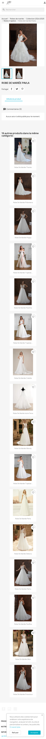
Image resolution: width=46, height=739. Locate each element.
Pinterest (22, 89)
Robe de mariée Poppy (23, 238)
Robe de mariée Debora (23, 554)
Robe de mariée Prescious (23, 694)
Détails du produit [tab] (13, 99)
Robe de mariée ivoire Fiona (23, 413)
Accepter (34, 732)
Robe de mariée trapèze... (23, 273)
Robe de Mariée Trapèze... (23, 343)
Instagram (9, 709)
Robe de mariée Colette (23, 378)
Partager (11, 89)
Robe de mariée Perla (23, 519)
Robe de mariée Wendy (23, 448)
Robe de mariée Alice (23, 659)
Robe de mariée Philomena (23, 202)
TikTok (15, 709)
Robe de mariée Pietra (23, 589)
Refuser (15, 732)
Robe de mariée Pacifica (23, 624)
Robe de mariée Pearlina (23, 308)
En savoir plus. (15, 727)
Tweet (17, 89)
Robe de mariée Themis (23, 167)
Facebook (3, 709)
